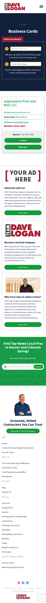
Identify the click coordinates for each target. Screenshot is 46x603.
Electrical (6, 503)
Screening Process (9, 467)
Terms (20, 588)
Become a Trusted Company (23, 431)
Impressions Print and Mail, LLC (20, 103)
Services (23, 24)
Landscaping (7, 521)
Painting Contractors (11, 525)
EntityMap (29, 588)
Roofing (5, 538)
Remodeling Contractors (12, 534)
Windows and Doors (10, 547)
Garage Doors (7, 507)
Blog (4, 487)
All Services (6, 552)
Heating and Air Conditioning (14, 516)
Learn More (23, 212)
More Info (23, 147)
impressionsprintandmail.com (17, 112)
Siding (4, 543)
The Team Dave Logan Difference (15, 463)
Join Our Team (8, 452)
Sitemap (39, 588)
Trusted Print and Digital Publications (18, 448)
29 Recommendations (16, 122)
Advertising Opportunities (13, 567)
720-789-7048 (27, 134)
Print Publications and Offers (14, 472)
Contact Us (6, 492)
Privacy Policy (9, 588)
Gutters (5, 512)
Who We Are (7, 476)
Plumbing (6, 529)
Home (4, 443)
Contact (23, 140)
